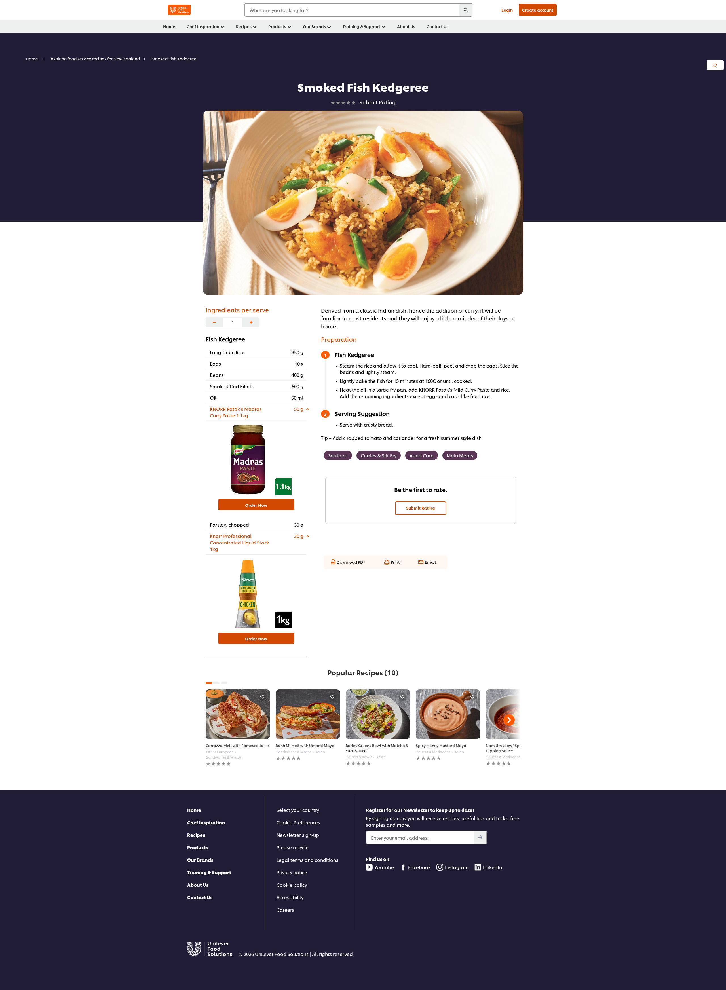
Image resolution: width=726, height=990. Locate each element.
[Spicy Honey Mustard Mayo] (448, 714)
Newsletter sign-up (298, 834)
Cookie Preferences (298, 822)
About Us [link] (406, 26)
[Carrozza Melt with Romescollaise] (238, 714)
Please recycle (293, 847)
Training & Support (209, 872)
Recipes (196, 834)
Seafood (338, 455)
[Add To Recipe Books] (715, 65)
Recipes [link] (244, 26)
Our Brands (200, 859)
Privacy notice (292, 872)
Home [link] (169, 26)
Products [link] (277, 26)
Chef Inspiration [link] (203, 26)
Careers (285, 909)
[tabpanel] (238, 728)
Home (194, 810)
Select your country (298, 810)
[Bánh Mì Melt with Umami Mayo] (308, 714)
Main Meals (460, 455)
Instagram (457, 867)
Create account (537, 9)
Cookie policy (292, 884)
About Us (197, 884)
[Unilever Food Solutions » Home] (179, 10)
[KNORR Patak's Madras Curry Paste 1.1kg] (256, 459)
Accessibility (290, 897)
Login (507, 9)
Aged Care (422, 455)
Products (197, 847)
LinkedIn (492, 867)
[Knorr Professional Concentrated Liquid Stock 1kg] (256, 593)
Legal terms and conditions (307, 859)
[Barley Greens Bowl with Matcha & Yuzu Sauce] (378, 714)
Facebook (419, 867)
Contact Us (199, 897)
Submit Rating (420, 507)
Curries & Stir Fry (378, 455)
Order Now (256, 505)
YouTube (384, 867)
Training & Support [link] (361, 26)
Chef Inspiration (206, 822)
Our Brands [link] (314, 26)
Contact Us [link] (437, 26)
